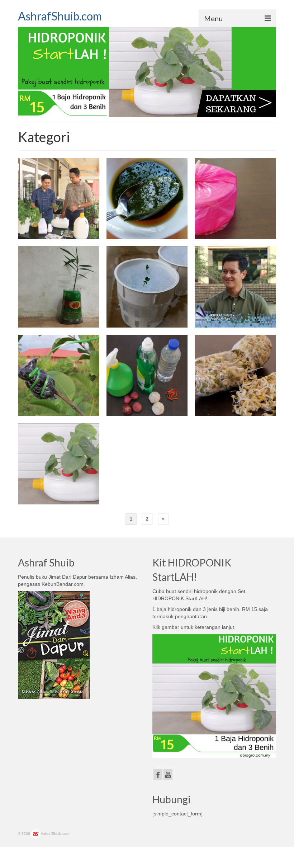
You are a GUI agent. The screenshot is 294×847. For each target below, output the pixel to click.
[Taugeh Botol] (235, 375)
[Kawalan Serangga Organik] (147, 375)
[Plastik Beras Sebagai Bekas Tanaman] (58, 287)
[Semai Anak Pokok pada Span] (147, 287)
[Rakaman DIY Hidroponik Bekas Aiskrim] (235, 287)
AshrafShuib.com (60, 16)
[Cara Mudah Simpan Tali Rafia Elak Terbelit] (235, 198)
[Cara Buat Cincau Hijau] (147, 198)
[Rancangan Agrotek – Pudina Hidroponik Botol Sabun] (58, 198)
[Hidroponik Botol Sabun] (58, 464)
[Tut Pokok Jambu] (58, 375)
